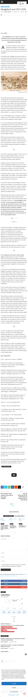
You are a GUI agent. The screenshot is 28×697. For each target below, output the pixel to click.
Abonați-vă (23, 587)
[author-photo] (14, 506)
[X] (5, 487)
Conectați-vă (23, 584)
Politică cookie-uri (12, 695)
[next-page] (15, 532)
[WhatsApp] (9, 487)
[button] (26, 654)
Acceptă (14, 683)
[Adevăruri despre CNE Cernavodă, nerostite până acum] (14, 475)
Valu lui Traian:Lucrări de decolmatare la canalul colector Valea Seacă (22, 497)
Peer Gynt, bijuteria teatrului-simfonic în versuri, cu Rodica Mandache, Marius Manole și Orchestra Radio (5, 527)
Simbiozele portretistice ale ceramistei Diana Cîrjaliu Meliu (13, 526)
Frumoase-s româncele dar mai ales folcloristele (22, 526)
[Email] (19, 487)
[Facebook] (2, 487)
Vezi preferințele (14, 691)
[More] (22, 487)
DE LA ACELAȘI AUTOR (19, 516)
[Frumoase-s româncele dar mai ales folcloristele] (23, 521)
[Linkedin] (12, 487)
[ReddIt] (15, 487)
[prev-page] (13, 532)
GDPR (17, 695)
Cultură (2, 6)
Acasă (2, 5)
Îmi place (24, 580)
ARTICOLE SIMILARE (8, 516)
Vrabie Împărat (4, 651)
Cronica (5, 5)
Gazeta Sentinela (7, 11)
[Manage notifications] (24, 694)
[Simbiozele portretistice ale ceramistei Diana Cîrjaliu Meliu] (14, 521)
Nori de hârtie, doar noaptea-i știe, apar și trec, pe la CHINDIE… (7, 496)
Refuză (14, 687)
